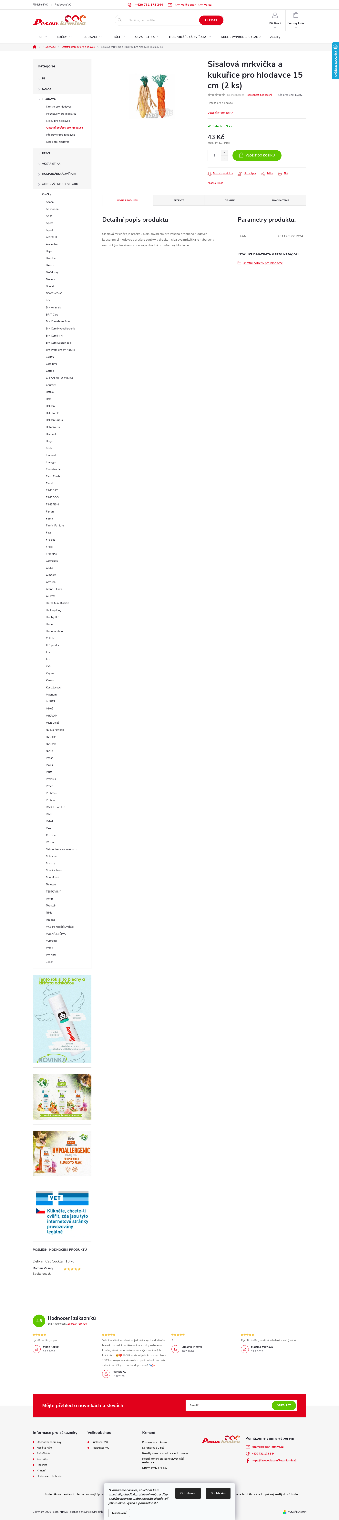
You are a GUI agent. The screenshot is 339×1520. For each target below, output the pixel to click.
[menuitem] (42, 37)
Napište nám (44, 1447)
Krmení (41, 1470)
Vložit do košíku (260, 155)
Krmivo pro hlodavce (58, 107)
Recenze (42, 1465)
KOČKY (46, 89)
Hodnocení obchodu (49, 1476)
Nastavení (119, 1513)
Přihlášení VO (40, 4)
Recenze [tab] (179, 200)
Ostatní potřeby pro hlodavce (64, 128)
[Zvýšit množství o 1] (224, 152)
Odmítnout (188, 1493)
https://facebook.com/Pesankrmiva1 (274, 1460)
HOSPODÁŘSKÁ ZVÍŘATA (59, 174)
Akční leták (43, 1453)
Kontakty (42, 1459)
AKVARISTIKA (51, 164)
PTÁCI (46, 153)
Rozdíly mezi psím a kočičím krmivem (165, 1453)
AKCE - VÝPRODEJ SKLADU (60, 184)
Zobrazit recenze (77, 1324)
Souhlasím (218, 1493)
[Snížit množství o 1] (224, 158)
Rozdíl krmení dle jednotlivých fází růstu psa (163, 1460)
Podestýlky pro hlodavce (61, 114)
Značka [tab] (280, 200)
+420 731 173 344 (263, 1454)
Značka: (215, 183)
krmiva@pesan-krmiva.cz (267, 1447)
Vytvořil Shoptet (297, 1512)
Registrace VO (63, 4)
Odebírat (284, 1405)
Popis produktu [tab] (127, 200)
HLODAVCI (49, 99)
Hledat (211, 20)
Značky (46, 194)
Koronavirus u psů (153, 1448)
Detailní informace (219, 113)
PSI (44, 78)
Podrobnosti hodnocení (259, 95)
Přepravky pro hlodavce (60, 135)
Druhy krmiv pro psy (154, 1468)
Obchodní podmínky (49, 1442)
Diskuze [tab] (230, 200)
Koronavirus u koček (154, 1442)
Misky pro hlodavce (58, 121)
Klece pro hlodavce (57, 142)
